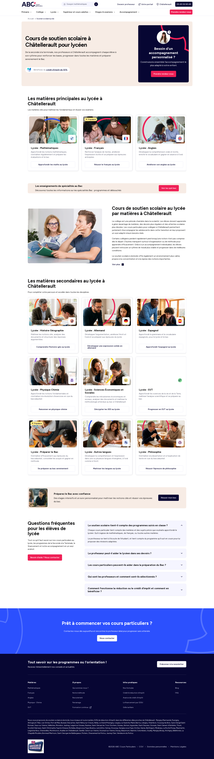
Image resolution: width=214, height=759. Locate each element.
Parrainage (76, 702)
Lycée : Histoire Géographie (47, 330)
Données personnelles (157, 746)
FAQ (177, 693)
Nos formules (128, 688)
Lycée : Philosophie (150, 451)
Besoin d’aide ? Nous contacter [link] (44, 557)
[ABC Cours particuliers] (32, 4)
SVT (29, 707)
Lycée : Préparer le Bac (44, 451)
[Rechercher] (96, 4)
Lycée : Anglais (147, 147)
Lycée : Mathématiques (44, 147)
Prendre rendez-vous (164, 74)
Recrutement (77, 698)
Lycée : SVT (146, 389)
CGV (141, 746)
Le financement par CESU (133, 702)
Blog (177, 688)
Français (31, 693)
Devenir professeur (126, 4)
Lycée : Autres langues (98, 451)
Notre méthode (78, 693)
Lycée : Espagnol (148, 330)
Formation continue (80, 707)
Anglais (31, 698)
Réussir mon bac (168, 498)
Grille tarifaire (128, 707)
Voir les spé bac (168, 188)
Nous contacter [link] (107, 638)
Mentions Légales (178, 746)
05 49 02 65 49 (184, 4)
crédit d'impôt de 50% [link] (56, 70)
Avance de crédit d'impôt (133, 698)
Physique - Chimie (35, 702)
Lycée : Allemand (95, 330)
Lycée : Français (94, 147)
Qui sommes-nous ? (80, 688)
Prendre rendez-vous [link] (181, 12)
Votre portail (147, 4)
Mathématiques (34, 688)
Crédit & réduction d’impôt (133, 693)
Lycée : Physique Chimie (45, 389)
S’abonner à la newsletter (172, 664)
